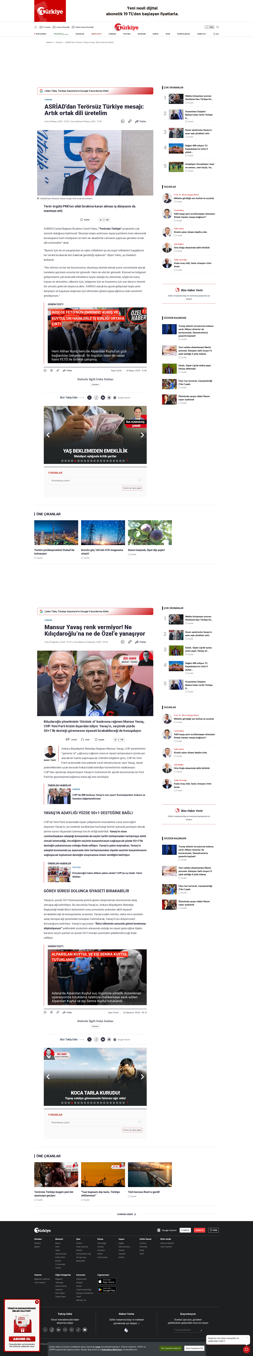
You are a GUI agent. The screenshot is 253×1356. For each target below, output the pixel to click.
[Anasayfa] (42, 1230)
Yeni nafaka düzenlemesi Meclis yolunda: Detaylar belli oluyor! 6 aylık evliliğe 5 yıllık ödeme (195, 350)
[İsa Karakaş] (168, 214)
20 (123, 461)
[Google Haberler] (121, 397)
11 (94, 461)
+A (107, 220)
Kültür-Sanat (145, 1239)
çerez (97, 1347)
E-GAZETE (185, 1230)
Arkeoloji (143, 1246)
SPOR (168, 34)
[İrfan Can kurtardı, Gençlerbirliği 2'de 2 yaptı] (169, 388)
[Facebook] (51, 370)
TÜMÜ (127, 460)
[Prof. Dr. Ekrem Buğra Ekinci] (168, 198)
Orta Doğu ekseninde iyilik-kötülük (192, 247)
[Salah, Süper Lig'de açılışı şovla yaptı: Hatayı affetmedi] (177, 650)
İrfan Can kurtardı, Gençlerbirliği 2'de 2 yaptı (195, 382)
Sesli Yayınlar (166, 1246)
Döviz (57, 1250)
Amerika (101, 1250)
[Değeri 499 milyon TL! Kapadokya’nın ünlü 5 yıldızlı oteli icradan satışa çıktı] (177, 148)
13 (101, 461)
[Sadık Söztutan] (168, 263)
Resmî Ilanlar (61, 1286)
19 (120, 461)
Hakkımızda (81, 1279)
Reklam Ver (81, 1300)
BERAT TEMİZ (50, 760)
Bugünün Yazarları (42, 1279)
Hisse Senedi (60, 1254)
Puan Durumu (82, 1246)
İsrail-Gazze (102, 1257)
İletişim (79, 1282)
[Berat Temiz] (50, 751)
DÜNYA (155, 34)
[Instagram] (71, 1330)
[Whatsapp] (122, 121)
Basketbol (80, 1261)
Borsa (57, 1243)
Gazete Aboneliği (63, 27)
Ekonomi (59, 1239)
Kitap (142, 1250)
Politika (37, 1243)
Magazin (59, 1279)
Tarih (142, 1254)
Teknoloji (59, 1282)
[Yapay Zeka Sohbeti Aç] (246, 1349)
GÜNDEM (112, 34)
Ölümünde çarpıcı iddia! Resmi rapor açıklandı (194, 398)
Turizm (58, 1268)
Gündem (48, 100)
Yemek (121, 1250)
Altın (57, 1246)
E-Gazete (46, 27)
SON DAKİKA (41, 34)
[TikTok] (78, 1330)
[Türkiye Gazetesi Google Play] (106, 1289)
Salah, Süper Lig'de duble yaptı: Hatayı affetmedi (194, 367)
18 (117, 461)
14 (104, 461)
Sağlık (121, 1243)
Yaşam (121, 1239)
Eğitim (37, 1246)
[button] (142, 435)
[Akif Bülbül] (168, 248)
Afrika (99, 1254)
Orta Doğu (101, 1243)
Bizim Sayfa (165, 1239)
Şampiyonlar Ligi (83, 1254)
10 (91, 461)
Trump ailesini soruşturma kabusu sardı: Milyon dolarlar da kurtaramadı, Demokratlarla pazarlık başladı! (196, 331)
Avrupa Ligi (81, 1257)
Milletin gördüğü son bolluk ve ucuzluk (194, 198)
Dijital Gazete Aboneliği (85, 27)
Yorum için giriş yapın (132, 488)
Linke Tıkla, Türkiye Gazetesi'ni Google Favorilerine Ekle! (77, 90)
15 (107, 461)
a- (101, 220)
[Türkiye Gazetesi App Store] (106, 1281)
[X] (89, 397)
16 (111, 461)
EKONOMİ (142, 34)
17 (114, 461)
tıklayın (189, 299)
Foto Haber (60, 1293)
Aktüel (121, 1257)
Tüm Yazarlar (40, 1282)
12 (98, 461)
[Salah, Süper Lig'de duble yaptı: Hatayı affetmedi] (169, 373)
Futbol (79, 1243)
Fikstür (79, 1250)
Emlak (58, 1261)
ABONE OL (199, 1230)
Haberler (59, 1289)
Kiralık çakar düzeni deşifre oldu (190, 232)
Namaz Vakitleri (167, 1243)
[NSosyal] (109, 397)
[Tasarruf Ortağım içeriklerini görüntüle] (60, 34)
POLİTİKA (127, 34)
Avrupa (100, 1246)
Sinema (143, 1243)
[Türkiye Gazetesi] (126, 29)
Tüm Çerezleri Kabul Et (171, 1348)
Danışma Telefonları (85, 1293)
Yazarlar (38, 1275)
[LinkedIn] (103, 397)
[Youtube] (65, 1330)
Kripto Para (60, 1257)
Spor (78, 1239)
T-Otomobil (60, 1264)
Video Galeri (60, 1296)
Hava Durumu (124, 1246)
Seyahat (121, 1254)
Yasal (78, 1296)
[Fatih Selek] (168, 232)
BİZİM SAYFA (96, 34)
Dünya (100, 1239)
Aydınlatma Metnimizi (111, 1350)
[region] (127, 1349)
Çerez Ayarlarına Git (194, 1348)
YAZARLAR (80, 34)
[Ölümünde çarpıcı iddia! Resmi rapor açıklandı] (169, 404)
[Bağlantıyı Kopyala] (130, 121)
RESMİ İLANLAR (183, 34)
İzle (217, 34)
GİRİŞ (211, 27)
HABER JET (201, 34)
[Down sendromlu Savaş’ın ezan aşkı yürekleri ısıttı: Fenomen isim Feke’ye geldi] (177, 133)
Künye (79, 1286)
